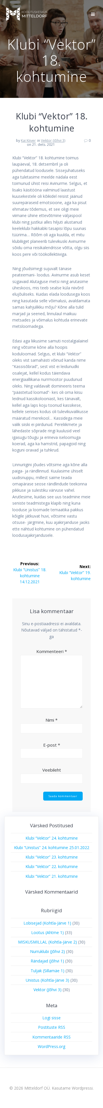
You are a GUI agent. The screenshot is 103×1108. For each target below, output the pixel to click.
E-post (51, 745)
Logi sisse (51, 1017)
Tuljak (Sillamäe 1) (47, 970)
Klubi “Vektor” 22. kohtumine (51, 866)
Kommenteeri (51, 651)
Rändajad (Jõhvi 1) (47, 961)
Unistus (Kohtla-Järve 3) (47, 980)
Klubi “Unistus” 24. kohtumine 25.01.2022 (51, 847)
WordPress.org (51, 1046)
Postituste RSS (51, 1027)
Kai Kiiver (28, 140)
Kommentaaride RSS (51, 1037)
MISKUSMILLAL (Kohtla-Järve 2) (47, 942)
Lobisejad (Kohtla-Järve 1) (47, 923)
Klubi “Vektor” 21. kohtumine (51, 876)
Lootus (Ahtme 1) (47, 932)
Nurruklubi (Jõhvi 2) (47, 951)
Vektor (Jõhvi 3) (53, 140)
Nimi (51, 720)
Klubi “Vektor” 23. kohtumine (51, 857)
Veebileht (51, 770)
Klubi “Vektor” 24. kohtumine (51, 838)
